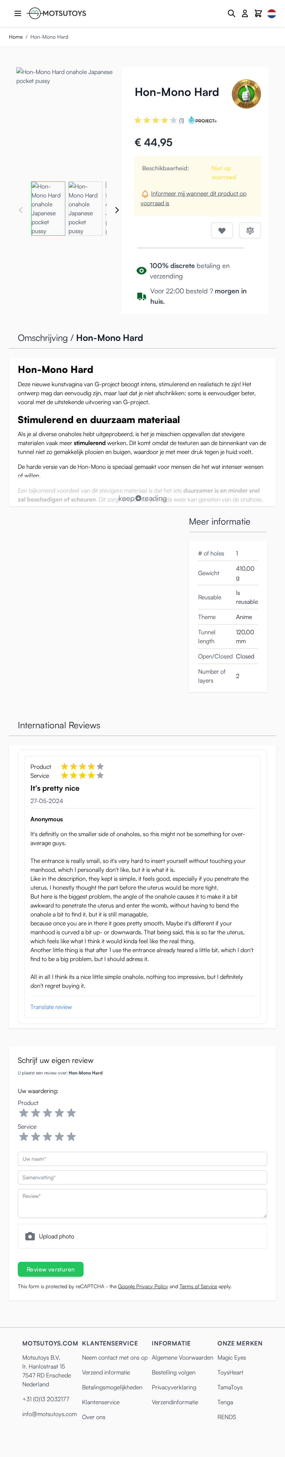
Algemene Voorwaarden (182, 1357)
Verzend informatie (106, 1372)
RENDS (226, 1417)
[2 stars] (36, 1113)
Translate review (51, 1006)
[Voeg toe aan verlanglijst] (222, 230)
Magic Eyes (231, 1357)
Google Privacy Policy (143, 1286)
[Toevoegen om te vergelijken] (250, 230)
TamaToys (230, 1387)
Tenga (225, 1402)
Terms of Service (198, 1286)
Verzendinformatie (175, 1402)
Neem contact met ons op (115, 1357)
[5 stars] (71, 1113)
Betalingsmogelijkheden (112, 1387)
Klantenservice (100, 1402)
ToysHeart (230, 1372)
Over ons (93, 1417)
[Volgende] (116, 210)
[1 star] (24, 1113)
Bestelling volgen (174, 1372)
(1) (181, 120)
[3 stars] (47, 1113)
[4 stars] (59, 1113)
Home (16, 36)
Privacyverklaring (174, 1387)
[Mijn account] (244, 13)
